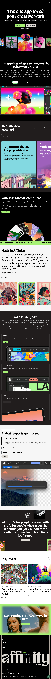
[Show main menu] (49, 2)
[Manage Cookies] (48, 676)
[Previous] (3, 135)
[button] (6, 670)
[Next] (7, 135)
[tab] (15, 82)
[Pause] (49, 113)
